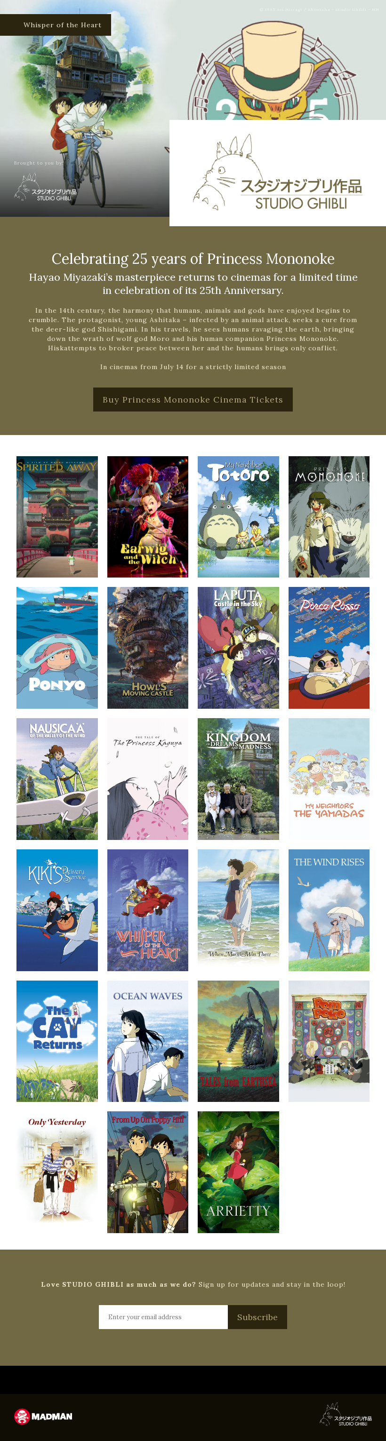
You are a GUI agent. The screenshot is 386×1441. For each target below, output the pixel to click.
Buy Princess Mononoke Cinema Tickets (193, 399)
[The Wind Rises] (329, 910)
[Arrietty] (238, 1172)
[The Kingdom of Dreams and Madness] (238, 779)
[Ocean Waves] (148, 1041)
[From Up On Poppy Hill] (148, 1172)
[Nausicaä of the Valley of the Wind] (57, 779)
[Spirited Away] (57, 517)
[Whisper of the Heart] (148, 910)
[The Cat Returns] (57, 1041)
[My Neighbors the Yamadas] (329, 779)
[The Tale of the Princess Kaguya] (148, 779)
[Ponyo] (57, 648)
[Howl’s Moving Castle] (148, 648)
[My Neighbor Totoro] (238, 517)
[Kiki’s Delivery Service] (57, 910)
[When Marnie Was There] (238, 910)
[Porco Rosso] (329, 648)
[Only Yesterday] (57, 1172)
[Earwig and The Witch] (148, 517)
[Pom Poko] (329, 1041)
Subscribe (257, 1317)
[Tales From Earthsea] (238, 1041)
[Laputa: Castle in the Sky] (238, 648)
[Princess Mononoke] (329, 517)
